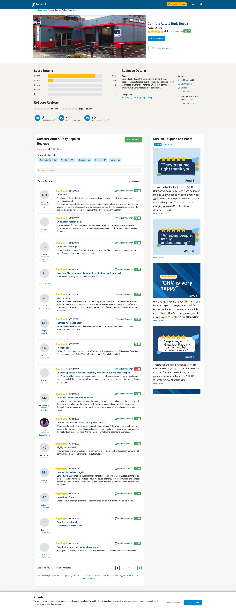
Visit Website (187, 84)
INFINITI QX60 (44, 383)
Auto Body (136, 97)
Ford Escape (44, 232)
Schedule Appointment (162, 48)
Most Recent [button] (134, 181)
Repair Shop (147, 97)
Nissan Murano (44, 532)
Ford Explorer (44, 507)
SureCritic (38, 10)
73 (135, 568)
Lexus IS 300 (44, 458)
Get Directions (188, 103)
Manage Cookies (173, 602)
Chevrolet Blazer (44, 308)
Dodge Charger (44, 435)
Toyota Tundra (44, 482)
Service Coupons (168, 144)
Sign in (193, 4)
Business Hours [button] (188, 92)
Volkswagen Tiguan (44, 283)
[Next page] (139, 568)
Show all (158, 144)
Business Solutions (177, 4)
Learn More (158, 213)
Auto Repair (48, 10)
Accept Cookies (192, 602)
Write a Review (157, 38)
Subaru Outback (44, 557)
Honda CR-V (44, 333)
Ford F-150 (44, 207)
